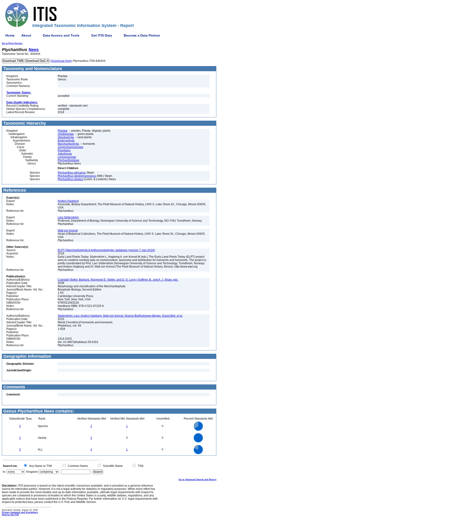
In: (4, 471)
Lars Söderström (68, 217)
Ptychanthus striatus (70, 179)
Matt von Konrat (68, 230)
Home (10, 35)
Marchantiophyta (68, 143)
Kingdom (32, 471)
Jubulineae (65, 153)
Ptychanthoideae (68, 160)
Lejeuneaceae (67, 157)
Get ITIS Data (101, 35)
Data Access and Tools (61, 35)
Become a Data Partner (142, 35)
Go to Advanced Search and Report (197, 479)
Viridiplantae (66, 134)
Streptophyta (66, 137)
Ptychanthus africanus (72, 172)
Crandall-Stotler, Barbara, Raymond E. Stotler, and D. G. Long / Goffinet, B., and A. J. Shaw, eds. (118, 279)
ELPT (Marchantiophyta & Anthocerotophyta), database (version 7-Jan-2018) (106, 250)
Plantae (63, 130)
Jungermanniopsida (70, 147)
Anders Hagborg (68, 201)
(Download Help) (61, 61)
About (26, 35)
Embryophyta (66, 140)
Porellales (64, 150)
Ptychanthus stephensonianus (77, 176)
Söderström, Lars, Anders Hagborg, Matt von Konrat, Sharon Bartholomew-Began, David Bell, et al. (120, 315)
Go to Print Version (12, 43)
